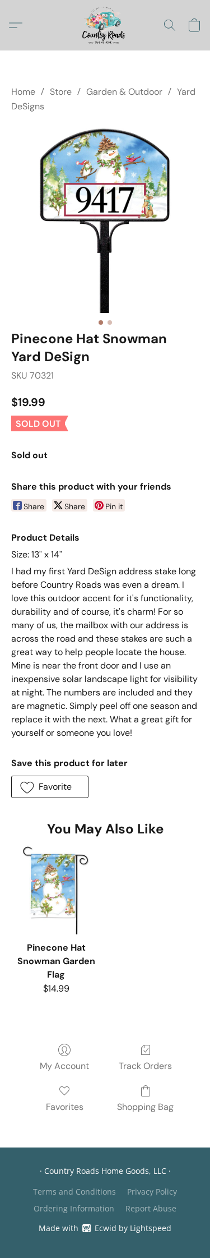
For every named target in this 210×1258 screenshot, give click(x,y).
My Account (64, 1066)
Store (61, 92)
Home (23, 92)
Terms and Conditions (74, 1191)
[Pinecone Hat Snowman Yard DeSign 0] (105, 219)
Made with (105, 1228)
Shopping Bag (145, 1107)
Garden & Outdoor (124, 92)
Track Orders (145, 1066)
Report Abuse (150, 1208)
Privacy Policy (152, 1191)
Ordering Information (74, 1208)
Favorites (64, 1107)
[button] (105, 25)
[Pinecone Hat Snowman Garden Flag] (55, 889)
